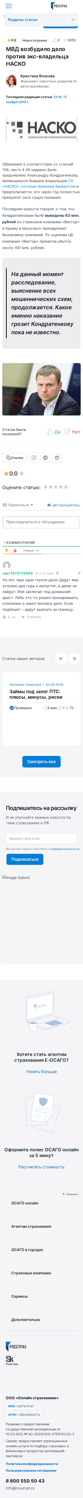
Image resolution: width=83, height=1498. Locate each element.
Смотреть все (41, 761)
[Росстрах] (16, 1347)
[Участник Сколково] (14, 1373)
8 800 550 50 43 (25, 1481)
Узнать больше (41, 1071)
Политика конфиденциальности (32, 1464)
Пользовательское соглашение (31, 1470)
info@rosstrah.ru (20, 1488)
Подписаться (25, 859)
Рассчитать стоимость (41, 1166)
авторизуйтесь (65, 505)
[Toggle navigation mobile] (9, 6)
